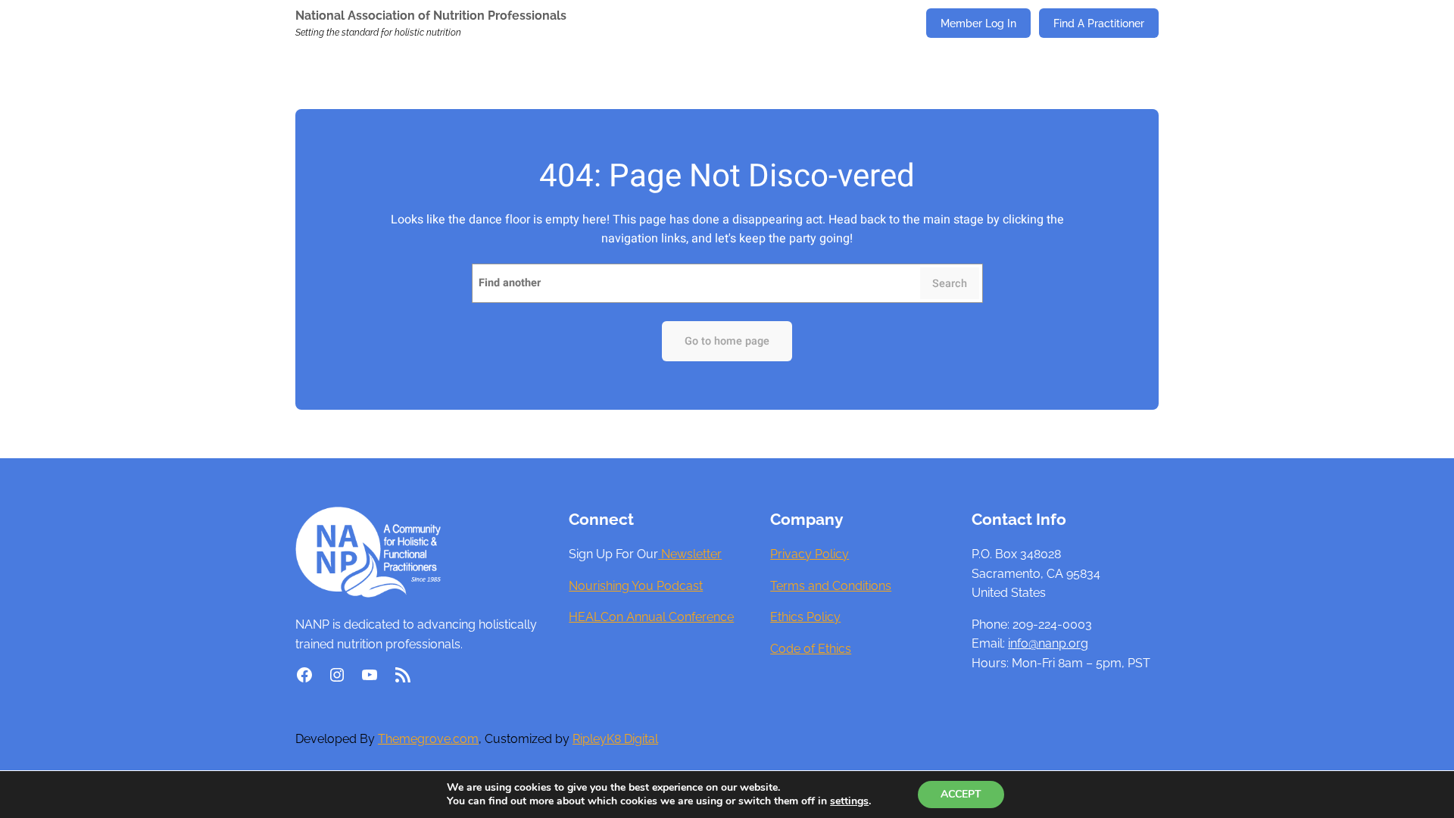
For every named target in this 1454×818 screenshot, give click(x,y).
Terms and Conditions (830, 586)
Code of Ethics (810, 649)
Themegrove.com (428, 739)
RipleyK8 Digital (615, 739)
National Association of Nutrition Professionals (430, 15)
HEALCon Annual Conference (651, 617)
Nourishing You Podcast (636, 586)
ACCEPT (961, 794)
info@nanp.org (1048, 643)
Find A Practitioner (1098, 23)
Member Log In (978, 23)
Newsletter (690, 554)
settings (849, 801)
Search (949, 284)
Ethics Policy (805, 617)
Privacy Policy (809, 554)
